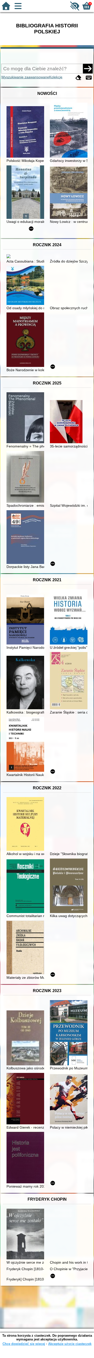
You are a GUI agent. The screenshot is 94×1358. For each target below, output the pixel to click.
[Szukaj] (87, 68)
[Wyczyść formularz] (78, 78)
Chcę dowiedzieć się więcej (24, 1344)
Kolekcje (55, 77)
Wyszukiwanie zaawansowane (25, 77)
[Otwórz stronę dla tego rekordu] (27, 132)
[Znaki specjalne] (89, 78)
